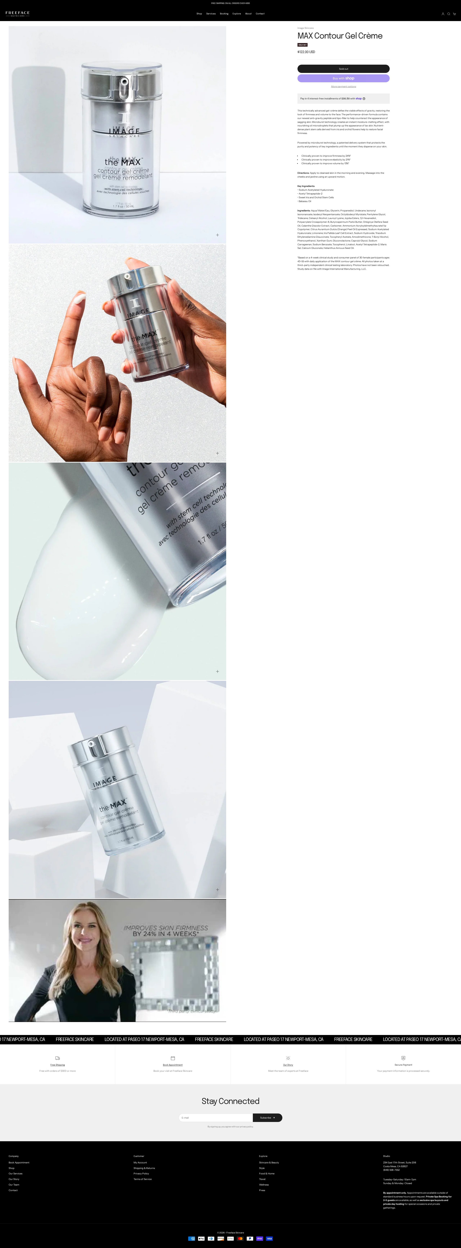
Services (211, 14)
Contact (260, 14)
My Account (140, 1162)
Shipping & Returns (144, 1168)
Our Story (288, 1065)
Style (262, 1168)
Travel (262, 1179)
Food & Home (266, 1173)
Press (262, 1190)
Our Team (14, 1184)
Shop (199, 14)
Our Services (15, 1173)
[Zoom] (217, 235)
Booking (224, 14)
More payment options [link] (343, 86)
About (248, 14)
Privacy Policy (141, 1173)
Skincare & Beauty (269, 1162)
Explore (237, 14)
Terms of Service (143, 1179)
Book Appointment (173, 1065)
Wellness (264, 1184)
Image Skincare (305, 28)
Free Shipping (57, 1065)
